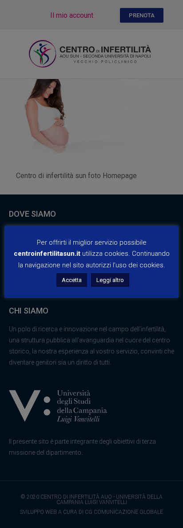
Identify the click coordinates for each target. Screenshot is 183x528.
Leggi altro (110, 280)
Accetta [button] (72, 280)
